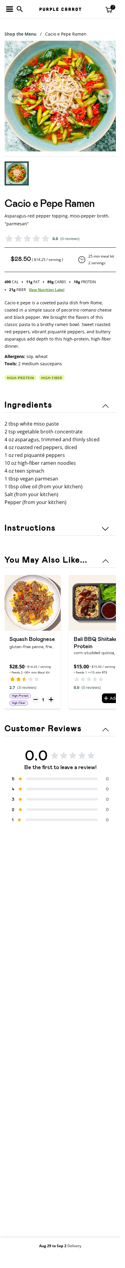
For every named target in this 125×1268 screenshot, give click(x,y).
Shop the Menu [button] (20, 34)
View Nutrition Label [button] (46, 289)
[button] (17, 173)
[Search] (19, 9)
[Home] (60, 9)
